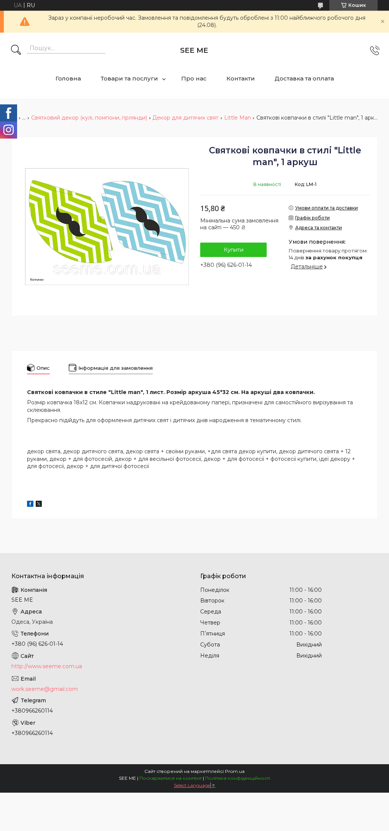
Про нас (194, 78)
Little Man (237, 117)
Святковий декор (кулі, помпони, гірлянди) (89, 117)
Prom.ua (235, 771)
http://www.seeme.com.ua (46, 666)
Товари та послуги (129, 78)
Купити (234, 249)
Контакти (240, 78)
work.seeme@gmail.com (44, 689)
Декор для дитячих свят (185, 117)
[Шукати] (16, 50)
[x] (39, 504)
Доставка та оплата (304, 78)
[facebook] (30, 504)
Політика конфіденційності (237, 778)
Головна (68, 78)
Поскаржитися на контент (170, 778)
